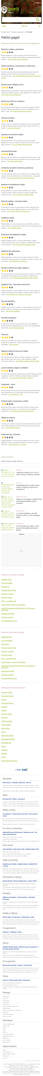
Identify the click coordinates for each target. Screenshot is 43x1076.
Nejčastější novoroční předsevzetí (13, 832)
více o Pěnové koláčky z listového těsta (18, 211)
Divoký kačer (17, 917)
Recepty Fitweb (5, 32)
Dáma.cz (19, 470)
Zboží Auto (5, 1012)
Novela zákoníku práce (20, 881)
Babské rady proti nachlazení (28, 947)
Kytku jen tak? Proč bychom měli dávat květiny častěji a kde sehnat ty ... (21, 934)
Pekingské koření (7, 736)
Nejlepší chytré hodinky (10, 864)
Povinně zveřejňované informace (21, 1074)
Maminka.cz (20, 511)
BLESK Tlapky (7, 917)
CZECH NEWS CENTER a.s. (19, 1064)
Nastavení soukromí (34, 1071)
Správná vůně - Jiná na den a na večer (12, 837)
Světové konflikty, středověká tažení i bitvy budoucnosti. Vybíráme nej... (21, 970)
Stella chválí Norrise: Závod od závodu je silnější (15, 856)
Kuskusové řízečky (7, 614)
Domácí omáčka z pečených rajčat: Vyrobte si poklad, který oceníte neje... (20, 908)
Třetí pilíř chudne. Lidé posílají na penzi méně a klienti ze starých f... (20, 887)
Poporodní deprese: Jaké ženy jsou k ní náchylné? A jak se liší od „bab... (21, 957)
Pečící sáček (5, 728)
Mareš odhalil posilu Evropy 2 (10, 985)
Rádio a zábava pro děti (9, 1054)
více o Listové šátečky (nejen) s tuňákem (21, 378)
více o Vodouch (13, 344)
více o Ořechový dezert (13, 128)
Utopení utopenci (7, 617)
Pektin (3, 746)
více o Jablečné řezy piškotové (18, 261)
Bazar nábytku (6, 1042)
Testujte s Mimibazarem (9, 1024)
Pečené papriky (6, 721)
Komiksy (20, 965)
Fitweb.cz (38, 3)
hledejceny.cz (6, 996)
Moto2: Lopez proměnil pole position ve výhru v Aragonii (17, 854)
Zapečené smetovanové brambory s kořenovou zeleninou (18, 609)
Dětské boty (6, 1038)
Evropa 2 (5, 1058)
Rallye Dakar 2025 (19, 849)
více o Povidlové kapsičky (16, 328)
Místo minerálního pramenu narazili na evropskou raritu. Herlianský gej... (21, 924)
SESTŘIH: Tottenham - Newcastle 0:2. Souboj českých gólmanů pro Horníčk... (20, 987)
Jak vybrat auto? (7, 1016)
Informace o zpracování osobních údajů (13, 1071)
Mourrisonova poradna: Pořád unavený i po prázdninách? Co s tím (19, 972)
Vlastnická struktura (7, 1073)
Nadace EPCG (32, 881)
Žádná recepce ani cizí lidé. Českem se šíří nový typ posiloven (19, 889)
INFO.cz (29, 782)
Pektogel (4, 750)
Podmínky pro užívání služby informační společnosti (21, 1070)
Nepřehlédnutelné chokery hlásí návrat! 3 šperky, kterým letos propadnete (27, 487)
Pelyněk (4, 754)
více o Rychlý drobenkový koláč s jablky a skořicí (24, 278)
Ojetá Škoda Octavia (8, 1014)
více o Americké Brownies (14, 161)
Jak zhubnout (7, 814)
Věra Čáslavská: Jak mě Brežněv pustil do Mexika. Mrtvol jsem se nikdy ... (21, 788)
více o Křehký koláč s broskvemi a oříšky (22, 411)
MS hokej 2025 (7, 799)
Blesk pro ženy (21, 497)
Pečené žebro (6, 725)
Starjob (4, 1050)
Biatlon (15, 799)
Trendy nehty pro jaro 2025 (20, 814)
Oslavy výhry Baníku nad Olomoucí (12, 983)
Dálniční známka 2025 (32, 849)
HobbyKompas (6, 1008)
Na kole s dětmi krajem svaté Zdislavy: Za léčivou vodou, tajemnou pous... (21, 841)
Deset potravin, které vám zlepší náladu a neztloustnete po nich (19, 955)
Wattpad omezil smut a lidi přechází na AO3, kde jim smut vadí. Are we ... (21, 936)
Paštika (3, 700)
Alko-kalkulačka (8, 849)
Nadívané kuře (6, 579)
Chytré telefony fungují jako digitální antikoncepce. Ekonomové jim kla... (21, 873)
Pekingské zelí (6, 743)
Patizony (4, 707)
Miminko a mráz (29, 832)
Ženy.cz (19, 483)
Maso (4, 26)
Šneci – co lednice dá (8, 601)
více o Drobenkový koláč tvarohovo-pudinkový (20, 178)
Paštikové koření (7, 703)
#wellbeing (13, 932)
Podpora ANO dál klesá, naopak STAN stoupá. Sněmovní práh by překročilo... (19, 884)
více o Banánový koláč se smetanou (21, 111)
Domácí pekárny (23, 897)
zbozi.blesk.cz (6, 1004)
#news (20, 932)
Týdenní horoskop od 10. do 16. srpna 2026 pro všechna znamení (28, 473)
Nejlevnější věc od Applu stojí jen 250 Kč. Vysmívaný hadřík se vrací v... (21, 868)
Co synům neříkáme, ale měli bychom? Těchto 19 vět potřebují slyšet (28, 515)
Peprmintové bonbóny (9, 761)
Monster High (6, 1026)
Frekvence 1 (6, 1056)
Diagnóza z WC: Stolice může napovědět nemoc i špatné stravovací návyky (20, 952)
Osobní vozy (6, 1000)
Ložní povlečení (7, 1040)
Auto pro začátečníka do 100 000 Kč (12, 1010)
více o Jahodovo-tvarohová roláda (22, 144)
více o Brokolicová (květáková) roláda (24, 245)
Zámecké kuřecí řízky (8, 590)
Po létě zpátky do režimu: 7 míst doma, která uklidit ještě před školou (27, 528)
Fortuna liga (26, 980)
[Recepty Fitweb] (10, 10)
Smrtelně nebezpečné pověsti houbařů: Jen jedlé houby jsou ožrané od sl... (21, 821)
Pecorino (4, 718)
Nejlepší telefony (23, 864)
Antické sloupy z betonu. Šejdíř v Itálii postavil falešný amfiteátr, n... (19, 791)
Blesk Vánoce (7, 782)
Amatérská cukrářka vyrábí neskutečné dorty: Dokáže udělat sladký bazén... (20, 902)
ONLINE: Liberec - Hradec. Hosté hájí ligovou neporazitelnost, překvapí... (21, 805)
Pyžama (5, 1032)
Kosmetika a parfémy (8, 1034)
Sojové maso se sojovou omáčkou (13, 605)
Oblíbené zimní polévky (10, 897)
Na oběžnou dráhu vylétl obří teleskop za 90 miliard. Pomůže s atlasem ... (21, 785)
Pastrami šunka (6, 692)
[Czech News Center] (25, 769)
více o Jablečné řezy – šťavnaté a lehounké (19, 294)
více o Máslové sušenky (13, 428)
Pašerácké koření (7, 696)
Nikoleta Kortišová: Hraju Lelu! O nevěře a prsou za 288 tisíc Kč (19, 824)
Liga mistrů (21, 799)
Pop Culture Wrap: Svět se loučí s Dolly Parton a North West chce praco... (21, 938)
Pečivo (3, 732)
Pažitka (3, 710)
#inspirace (6, 932)
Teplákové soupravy (8, 1036)
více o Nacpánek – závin (15, 394)
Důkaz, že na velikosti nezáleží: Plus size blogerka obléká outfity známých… (29, 501)
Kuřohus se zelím (7, 594)
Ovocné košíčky (6, 583)
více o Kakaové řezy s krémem (18, 444)
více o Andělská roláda (14, 228)
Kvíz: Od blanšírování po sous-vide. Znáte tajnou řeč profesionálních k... (21, 905)
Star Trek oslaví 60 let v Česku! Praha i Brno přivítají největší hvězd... (20, 818)
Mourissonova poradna (10, 965)
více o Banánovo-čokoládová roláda (23, 195)
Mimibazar (20, 523)
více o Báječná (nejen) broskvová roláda (27, 361)
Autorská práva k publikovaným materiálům (21, 1068)
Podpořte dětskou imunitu (10, 947)
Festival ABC (28, 965)
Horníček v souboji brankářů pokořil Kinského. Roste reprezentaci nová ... (21, 803)
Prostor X (6, 980)
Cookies (26, 1071)
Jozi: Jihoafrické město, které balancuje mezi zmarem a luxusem (19, 920)
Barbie (4, 1028)
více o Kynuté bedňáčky (13, 311)
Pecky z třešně (6, 714)
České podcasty (7, 1052)
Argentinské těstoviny (9, 621)
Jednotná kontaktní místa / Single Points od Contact (27, 1073)
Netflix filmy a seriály (28, 917)
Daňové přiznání (8, 881)
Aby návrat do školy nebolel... (10, 839)
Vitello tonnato (6, 597)
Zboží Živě (5, 998)
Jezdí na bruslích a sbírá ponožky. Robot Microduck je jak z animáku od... (21, 871)
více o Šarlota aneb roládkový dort (11, 95)
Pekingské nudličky (8, 739)
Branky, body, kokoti (16, 980)
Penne (3, 757)
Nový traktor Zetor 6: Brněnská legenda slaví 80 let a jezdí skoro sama (21, 968)
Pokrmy (24, 26)
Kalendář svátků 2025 (19, 782)
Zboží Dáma (6, 1002)
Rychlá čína (5, 587)
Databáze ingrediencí (18, 32)
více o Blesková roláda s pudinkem (18, 59)
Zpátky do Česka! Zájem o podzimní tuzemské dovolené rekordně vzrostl (21, 922)
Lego (4, 1030)
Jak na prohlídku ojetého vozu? (11, 1006)
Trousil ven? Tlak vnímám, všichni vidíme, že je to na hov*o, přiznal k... (21, 801)
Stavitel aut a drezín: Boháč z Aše (11, 852)
